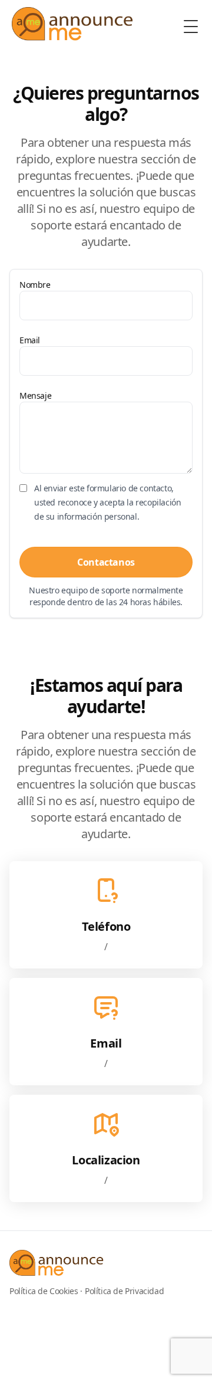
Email (29, 340)
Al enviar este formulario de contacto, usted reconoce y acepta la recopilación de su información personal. (107, 502)
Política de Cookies (43, 1290)
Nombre (35, 284)
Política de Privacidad (124, 1290)
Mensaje (35, 395)
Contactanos (106, 562)
